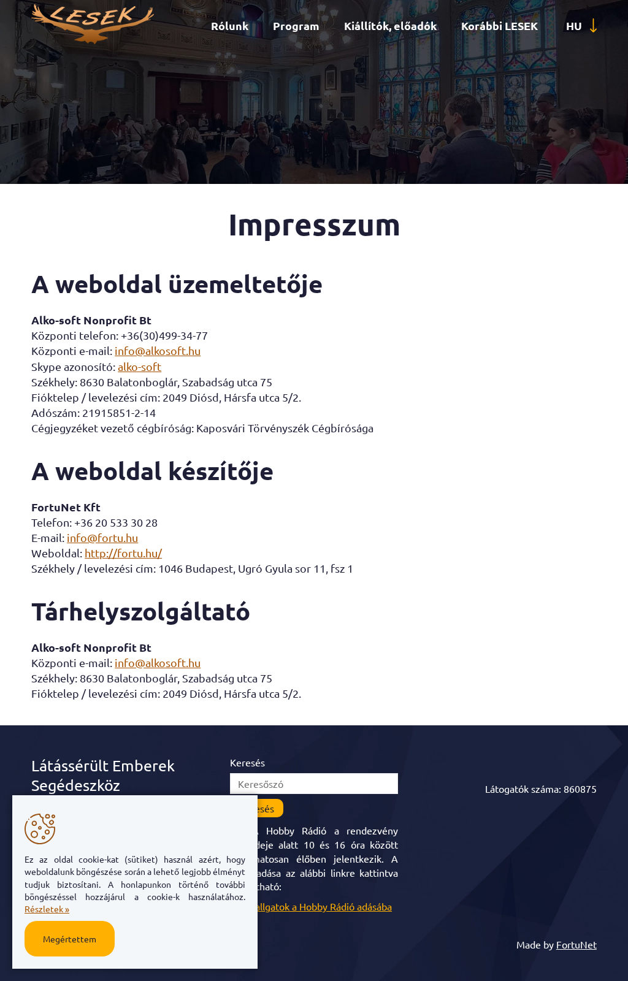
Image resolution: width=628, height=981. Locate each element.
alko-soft (139, 366)
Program (296, 25)
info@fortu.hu (102, 537)
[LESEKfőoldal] (92, 39)
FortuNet (576, 944)
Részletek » (47, 908)
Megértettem (69, 938)
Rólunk (229, 25)
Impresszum (314, 223)
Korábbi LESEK (499, 25)
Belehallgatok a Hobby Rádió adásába (311, 906)
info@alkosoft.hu (158, 350)
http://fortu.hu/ (123, 552)
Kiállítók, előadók (390, 25)
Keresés (247, 762)
